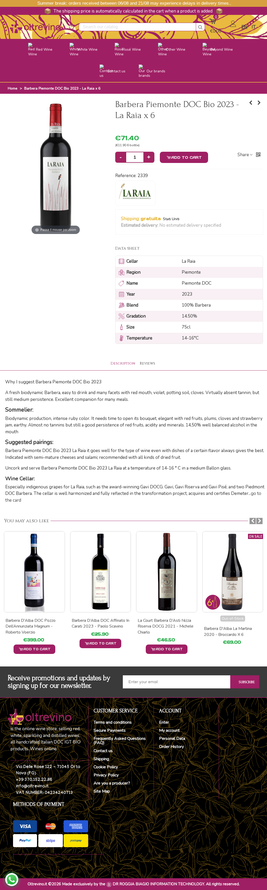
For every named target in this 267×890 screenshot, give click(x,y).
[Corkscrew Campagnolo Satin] (232, 571)
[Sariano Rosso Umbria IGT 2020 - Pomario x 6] (259, 103)
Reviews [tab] (147, 363)
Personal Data (172, 738)
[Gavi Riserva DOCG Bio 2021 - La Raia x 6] (251, 103)
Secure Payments (110, 730)
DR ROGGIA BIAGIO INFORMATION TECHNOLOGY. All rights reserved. (176, 884)
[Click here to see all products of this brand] (135, 193)
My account (169, 730)
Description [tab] (123, 363)
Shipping (101, 759)
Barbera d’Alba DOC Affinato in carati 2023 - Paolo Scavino (34, 623)
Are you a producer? (112, 783)
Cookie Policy (106, 767)
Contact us (103, 751)
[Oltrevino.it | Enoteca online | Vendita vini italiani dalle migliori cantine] (35, 27)
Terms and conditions (113, 722)
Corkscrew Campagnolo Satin (230, 620)
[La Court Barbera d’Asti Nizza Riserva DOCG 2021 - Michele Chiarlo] (100, 571)
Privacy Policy (106, 775)
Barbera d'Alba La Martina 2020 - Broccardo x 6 (162, 631)
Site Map (102, 791)
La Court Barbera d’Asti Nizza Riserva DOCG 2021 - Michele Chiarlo (100, 626)
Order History (171, 747)
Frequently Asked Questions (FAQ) (120, 741)
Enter (164, 722)
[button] (224, 225)
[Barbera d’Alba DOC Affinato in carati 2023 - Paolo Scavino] (34, 571)
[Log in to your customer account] (233, 27)
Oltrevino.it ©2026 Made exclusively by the (66, 884)
